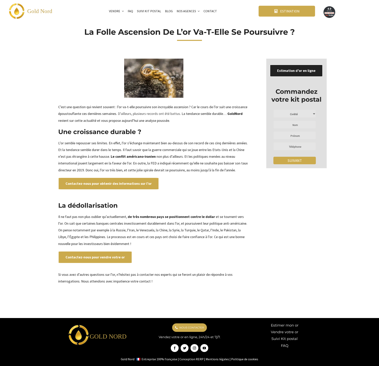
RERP (200, 359)
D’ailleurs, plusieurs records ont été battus (149, 113)
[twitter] (185, 348)
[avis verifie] (330, 7)
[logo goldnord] (16, 4)
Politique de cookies (244, 359)
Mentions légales (217, 359)
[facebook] (175, 348)
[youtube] (204, 348)
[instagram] (194, 348)
